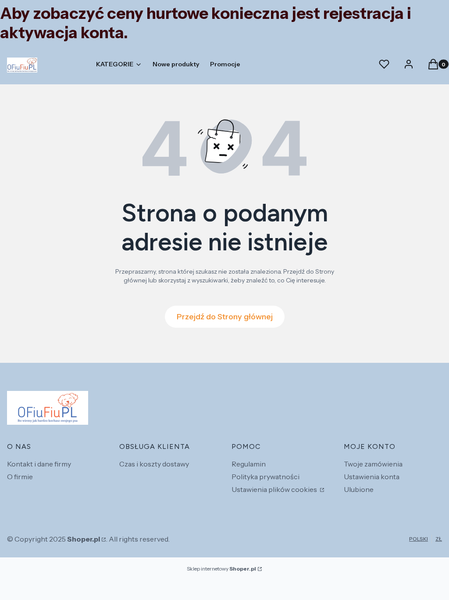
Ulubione (359, 489)
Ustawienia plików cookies (275, 489)
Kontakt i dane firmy (39, 463)
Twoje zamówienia (373, 463)
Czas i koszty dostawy (154, 463)
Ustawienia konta (371, 476)
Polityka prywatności (265, 476)
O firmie (20, 476)
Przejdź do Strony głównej (225, 317)
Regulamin (249, 463)
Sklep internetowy (221, 568)
